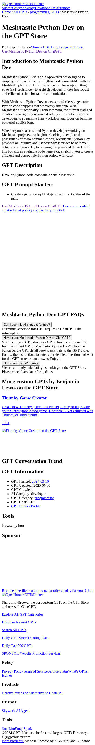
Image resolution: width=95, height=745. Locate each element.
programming (44, 498)
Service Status (58, 671)
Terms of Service (35, 671)
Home (6, 12)
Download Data (46, 8)
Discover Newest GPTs (19, 622)
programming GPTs (44, 12)
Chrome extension (15, 693)
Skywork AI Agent (16, 711)
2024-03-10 (40, 481)
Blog (31, 8)
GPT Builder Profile (26, 506)
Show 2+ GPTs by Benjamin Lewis (57, 47)
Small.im (8, 729)
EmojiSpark (23, 729)
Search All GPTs (14, 630)
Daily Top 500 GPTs (17, 646)
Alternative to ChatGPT (45, 693)
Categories (20, 8)
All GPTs (20, 12)
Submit (7, 8)
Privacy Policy (12, 671)
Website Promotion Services (31, 653)
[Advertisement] (47, 259)
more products (13, 741)
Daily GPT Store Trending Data (25, 638)
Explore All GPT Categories (22, 614)
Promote (64, 8)
